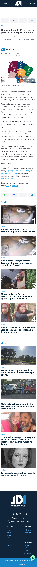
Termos (27, 545)
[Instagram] (14, 514)
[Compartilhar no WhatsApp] (5, 20)
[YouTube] (20, 514)
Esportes (9, 533)
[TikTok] (23, 514)
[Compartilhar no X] (23, 20)
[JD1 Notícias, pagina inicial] (18, 3)
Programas (9, 545)
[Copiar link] (32, 20)
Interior (9, 538)
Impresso (28, 533)
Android (15, 186)
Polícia (9, 535)
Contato (27, 550)
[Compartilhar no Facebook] (14, 20)
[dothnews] (21, 564)
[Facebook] (11, 514)
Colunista (28, 530)
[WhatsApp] (26, 514)
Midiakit (27, 548)
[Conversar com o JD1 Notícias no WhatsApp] (32, 557)
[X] (17, 514)
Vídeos (9, 548)
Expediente (27, 553)
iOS (7, 186)
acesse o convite (7, 179)
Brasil (9, 530)
